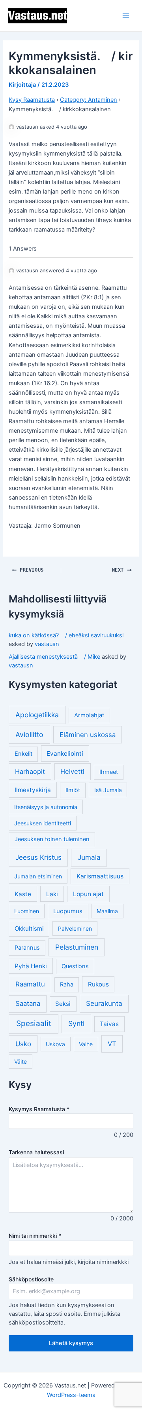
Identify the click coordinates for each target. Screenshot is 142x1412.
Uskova (55, 1044)
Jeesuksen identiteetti (42, 823)
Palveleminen (75, 928)
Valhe (86, 1044)
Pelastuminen (76, 947)
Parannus (27, 947)
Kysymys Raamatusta (39, 1109)
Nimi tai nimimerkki (35, 1235)
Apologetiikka (37, 715)
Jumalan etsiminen (38, 876)
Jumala (89, 857)
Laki (52, 894)
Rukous (98, 984)
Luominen (26, 911)
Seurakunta (104, 1003)
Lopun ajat (88, 894)
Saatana (27, 1003)
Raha (66, 984)
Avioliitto (29, 734)
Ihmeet (108, 771)
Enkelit (23, 753)
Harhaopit (30, 771)
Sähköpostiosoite (31, 1279)
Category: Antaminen (88, 99)
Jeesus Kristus (38, 857)
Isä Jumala (108, 790)
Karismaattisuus (100, 876)
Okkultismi (29, 928)
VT (112, 1044)
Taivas (109, 1024)
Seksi (63, 1003)
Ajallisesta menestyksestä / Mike (54, 656)
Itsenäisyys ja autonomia (45, 807)
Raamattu (30, 984)
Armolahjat (89, 715)
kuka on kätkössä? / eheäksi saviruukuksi (66, 635)
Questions (75, 966)
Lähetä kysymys (71, 1343)
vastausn (47, 644)
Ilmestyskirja (33, 790)
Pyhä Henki (31, 966)
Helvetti (72, 771)
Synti (76, 1023)
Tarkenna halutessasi (36, 1152)
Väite (20, 1061)
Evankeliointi (65, 753)
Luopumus (67, 911)
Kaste (23, 894)
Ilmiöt (72, 790)
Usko (23, 1044)
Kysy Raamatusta (32, 99)
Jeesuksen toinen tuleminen (52, 839)
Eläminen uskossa (88, 735)
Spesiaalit (33, 1023)
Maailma (107, 911)
